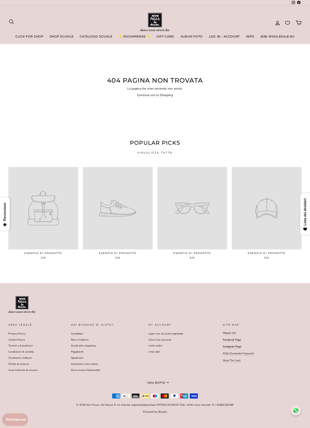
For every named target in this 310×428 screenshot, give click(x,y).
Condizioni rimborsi (20, 358)
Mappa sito (229, 332)
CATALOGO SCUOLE (96, 36)
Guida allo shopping (83, 345)
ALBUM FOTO (192, 36)
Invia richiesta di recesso (23, 370)
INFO (250, 36)
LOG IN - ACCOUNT (224, 36)
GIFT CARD (165, 36)
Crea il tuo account (159, 339)
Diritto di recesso (18, 364)
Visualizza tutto (155, 152)
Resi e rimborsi (80, 339)
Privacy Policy (17, 333)
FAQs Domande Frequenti (238, 353)
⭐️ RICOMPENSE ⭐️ (134, 36)
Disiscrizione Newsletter (85, 370)
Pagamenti (77, 351)
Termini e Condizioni (20, 345)
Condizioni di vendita (21, 351)
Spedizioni (77, 358)
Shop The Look (232, 360)
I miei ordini (155, 345)
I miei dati (154, 351)
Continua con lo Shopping (155, 95)
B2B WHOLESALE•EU (278, 36)
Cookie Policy (16, 339)
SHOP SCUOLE (62, 36)
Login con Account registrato (165, 333)
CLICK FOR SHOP (29, 36)
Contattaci (77, 333)
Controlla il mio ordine (84, 364)
